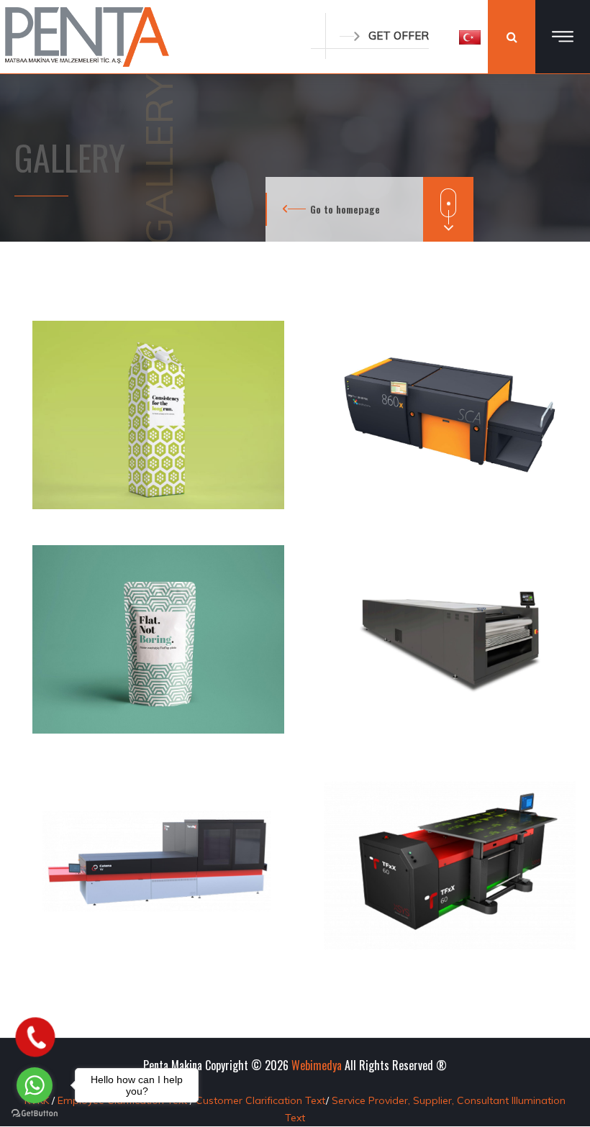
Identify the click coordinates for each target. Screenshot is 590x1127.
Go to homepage (345, 208)
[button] (470, 36)
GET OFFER (398, 35)
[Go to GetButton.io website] (35, 1112)
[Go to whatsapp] (35, 1085)
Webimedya (316, 1065)
